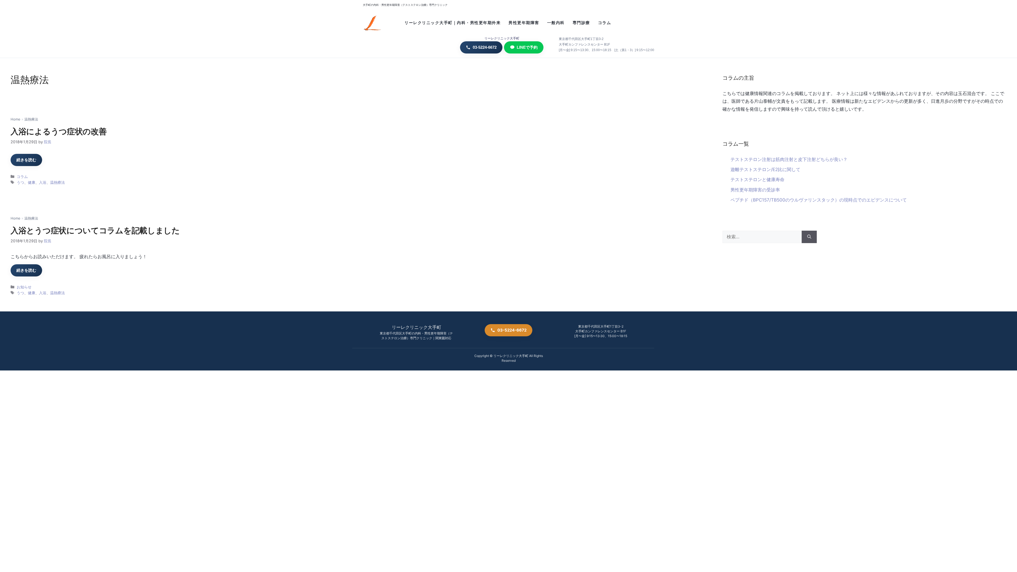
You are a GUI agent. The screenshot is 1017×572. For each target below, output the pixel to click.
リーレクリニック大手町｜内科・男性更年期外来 (452, 23)
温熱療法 (57, 182)
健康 (31, 182)
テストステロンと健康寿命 (757, 179)
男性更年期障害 (523, 23)
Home (15, 119)
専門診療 (581, 23)
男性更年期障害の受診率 (755, 190)
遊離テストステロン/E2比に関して (765, 169)
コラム (604, 23)
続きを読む (26, 159)
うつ (20, 182)
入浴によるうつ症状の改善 (58, 131)
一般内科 (556, 23)
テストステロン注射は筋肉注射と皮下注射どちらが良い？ (789, 159)
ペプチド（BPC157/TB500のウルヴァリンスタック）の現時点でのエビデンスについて (818, 200)
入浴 (42, 182)
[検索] (809, 237)
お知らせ (24, 287)
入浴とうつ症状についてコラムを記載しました (95, 230)
